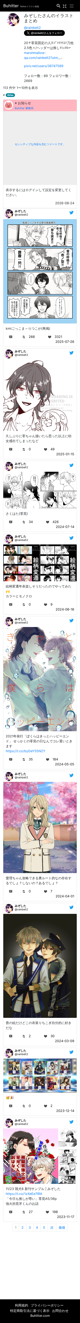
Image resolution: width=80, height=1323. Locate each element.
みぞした (20, 211)
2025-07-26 (64, 342)
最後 (62, 1227)
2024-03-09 (64, 1041)
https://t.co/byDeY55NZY (25, 751)
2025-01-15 (65, 454)
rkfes (10, 95)
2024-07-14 (65, 527)
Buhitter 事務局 (24, 108)
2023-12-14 (65, 1111)
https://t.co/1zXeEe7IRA (24, 1194)
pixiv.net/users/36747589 (43, 66)
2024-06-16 (65, 609)
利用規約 (21, 1305)
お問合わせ (60, 1311)
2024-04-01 (65, 896)
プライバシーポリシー (47, 1305)
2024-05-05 (64, 764)
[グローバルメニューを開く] (71, 6)
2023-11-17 (65, 1217)
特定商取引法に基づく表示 (29, 1311)
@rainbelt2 (32, 28)
